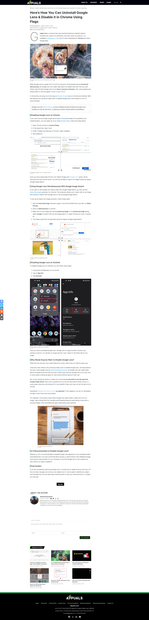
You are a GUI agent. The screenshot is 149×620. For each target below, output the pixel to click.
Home (32, 8)
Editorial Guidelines (85, 603)
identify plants (47, 107)
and (53, 38)
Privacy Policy (53, 603)
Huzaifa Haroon (40, 29)
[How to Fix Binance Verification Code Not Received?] (81, 555)
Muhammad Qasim (35, 25)
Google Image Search (58, 91)
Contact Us (110, 603)
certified (42, 27)
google (61, 484)
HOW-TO (84, 2)
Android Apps (43, 8)
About (37, 603)
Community (44, 603)
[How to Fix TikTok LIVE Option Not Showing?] (81, 573)
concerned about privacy (58, 370)
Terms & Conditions (73, 603)
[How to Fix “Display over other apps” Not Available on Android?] (39, 555)
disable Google (62, 96)
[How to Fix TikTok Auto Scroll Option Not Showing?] (39, 575)
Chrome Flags (65, 121)
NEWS (102, 2)
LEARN (108, 2)
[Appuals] (34, 2)
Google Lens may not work (47, 391)
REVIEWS (93, 2)
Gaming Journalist (44, 498)
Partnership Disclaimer (99, 603)
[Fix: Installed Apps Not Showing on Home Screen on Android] (60, 555)
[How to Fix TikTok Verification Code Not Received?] (60, 573)
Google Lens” (74, 177)
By (30, 25)
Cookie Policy (62, 603)
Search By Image (35, 192)
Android (37, 8)
